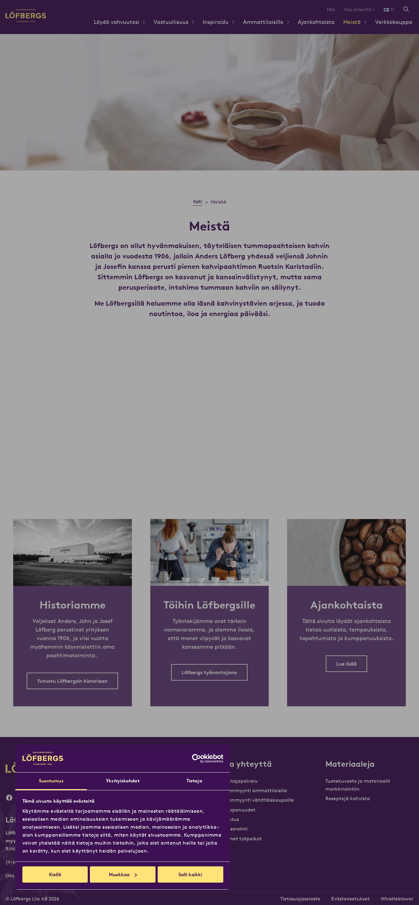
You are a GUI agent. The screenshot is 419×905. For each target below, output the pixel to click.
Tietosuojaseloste (300, 898)
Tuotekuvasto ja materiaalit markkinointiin (357, 785)
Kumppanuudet (237, 810)
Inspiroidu (216, 21)
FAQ (331, 9)
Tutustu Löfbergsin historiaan (72, 681)
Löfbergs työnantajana (209, 672)
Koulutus (229, 819)
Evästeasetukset (350, 898)
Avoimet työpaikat (240, 838)
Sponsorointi (233, 829)
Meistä (352, 21)
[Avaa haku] (406, 9)
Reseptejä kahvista (347, 798)
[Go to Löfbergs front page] (26, 20)
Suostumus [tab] (51, 781)
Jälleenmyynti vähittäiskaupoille (256, 800)
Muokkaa (119, 874)
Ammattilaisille (263, 21)
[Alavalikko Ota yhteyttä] (375, 9)
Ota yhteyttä (357, 9)
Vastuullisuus (171, 21)
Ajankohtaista (316, 21)
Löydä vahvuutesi (116, 21)
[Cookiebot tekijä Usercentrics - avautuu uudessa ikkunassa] (196, 758)
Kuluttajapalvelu (238, 781)
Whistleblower (397, 898)
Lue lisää (346, 664)
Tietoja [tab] (194, 781)
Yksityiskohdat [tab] (122, 781)
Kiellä (55, 874)
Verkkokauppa (393, 21)
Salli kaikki (190, 874)
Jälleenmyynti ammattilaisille (253, 790)
